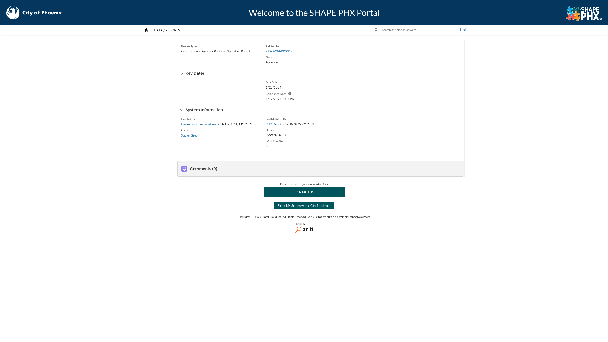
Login (463, 30)
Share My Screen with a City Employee (304, 206)
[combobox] (419, 30)
